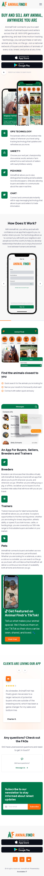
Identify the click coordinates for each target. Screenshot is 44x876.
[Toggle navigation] (40, 4)
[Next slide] (40, 283)
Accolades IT (22, 871)
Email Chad (12, 639)
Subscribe (34, 806)
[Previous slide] (3, 283)
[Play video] (3, 72)
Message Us (20, 768)
